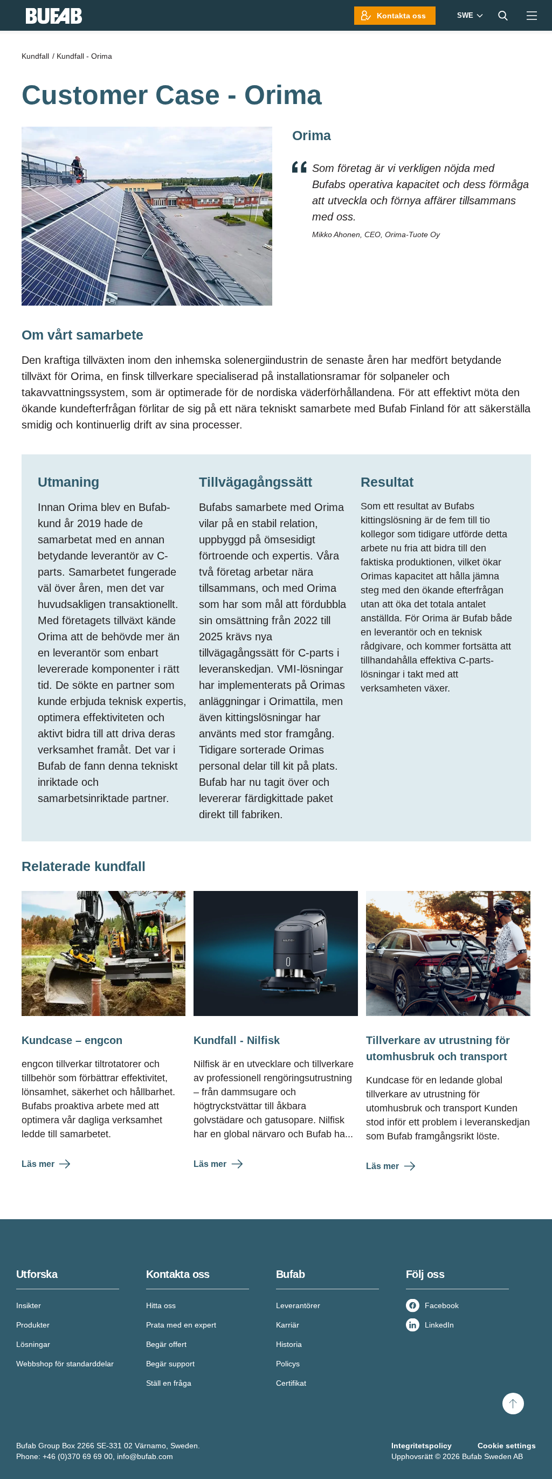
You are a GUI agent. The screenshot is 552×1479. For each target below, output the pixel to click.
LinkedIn (439, 1325)
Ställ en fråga (168, 1383)
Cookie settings (507, 1445)
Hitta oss (161, 1305)
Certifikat (291, 1383)
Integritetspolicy (421, 1445)
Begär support (170, 1363)
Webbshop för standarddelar (65, 1363)
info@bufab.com (145, 1456)
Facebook (442, 1305)
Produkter (33, 1325)
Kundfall (35, 56)
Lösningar (33, 1344)
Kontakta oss (401, 15)
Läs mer (38, 1164)
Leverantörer (298, 1305)
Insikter (28, 1305)
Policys (288, 1363)
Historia (289, 1344)
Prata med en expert (181, 1325)
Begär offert (166, 1344)
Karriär (287, 1325)
